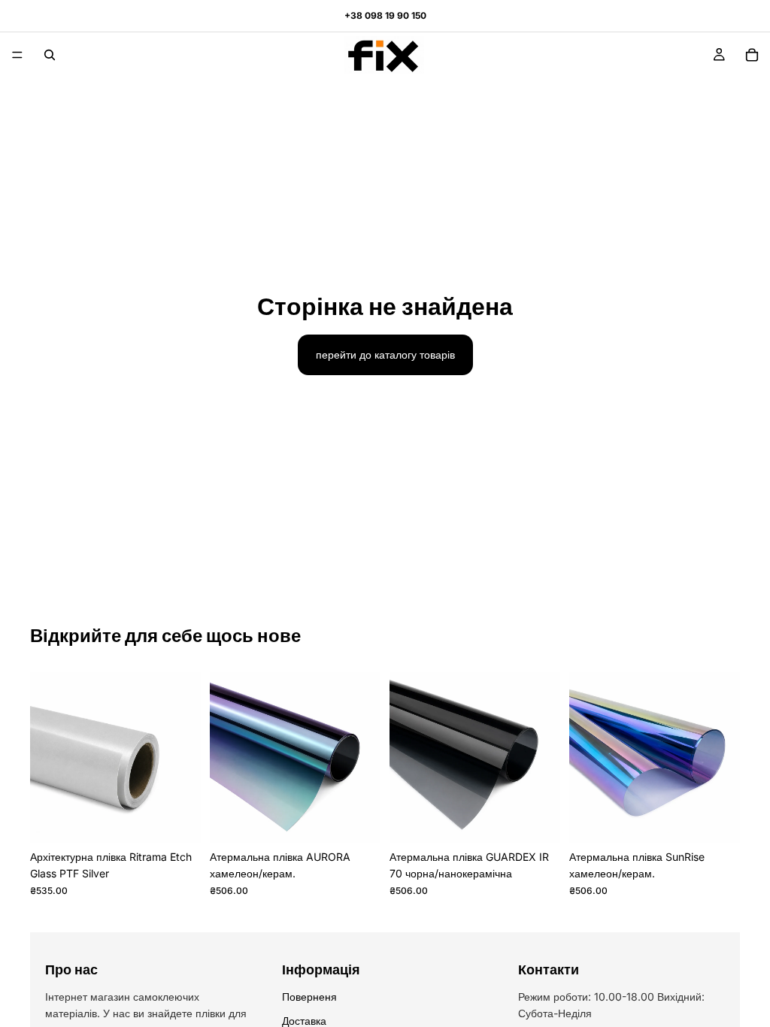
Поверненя (309, 996)
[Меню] (17, 55)
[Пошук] (49, 54)
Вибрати (370, 819)
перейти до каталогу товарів (385, 354)
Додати (190, 819)
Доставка (304, 1020)
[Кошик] (751, 54)
